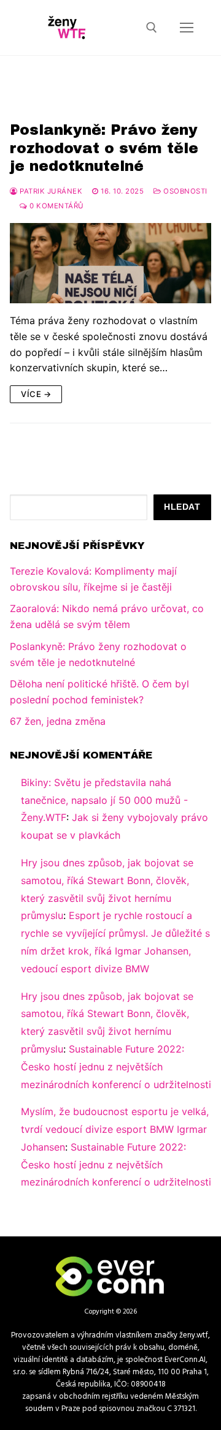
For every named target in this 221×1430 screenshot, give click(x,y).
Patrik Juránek (50, 191)
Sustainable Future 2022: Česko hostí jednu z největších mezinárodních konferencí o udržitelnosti (116, 1067)
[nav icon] (186, 27)
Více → (36, 394)
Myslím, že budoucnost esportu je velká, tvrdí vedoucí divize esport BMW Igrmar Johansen (115, 1129)
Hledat (182, 507)
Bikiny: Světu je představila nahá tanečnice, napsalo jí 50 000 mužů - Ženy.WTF (104, 800)
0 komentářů (56, 206)
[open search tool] (151, 27)
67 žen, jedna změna (58, 721)
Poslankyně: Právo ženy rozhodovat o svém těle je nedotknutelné (104, 147)
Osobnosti (184, 191)
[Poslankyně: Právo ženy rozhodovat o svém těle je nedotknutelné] (110, 263)
